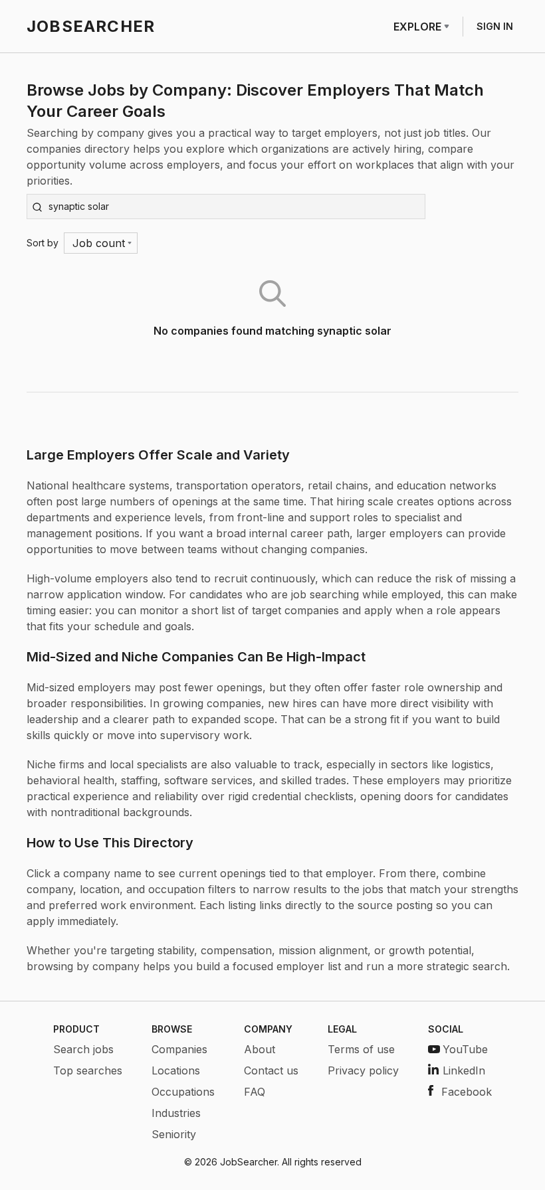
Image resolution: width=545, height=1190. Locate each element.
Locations (176, 1070)
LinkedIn (464, 1070)
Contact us (271, 1070)
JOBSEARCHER (91, 26)
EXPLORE (417, 26)
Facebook (466, 1091)
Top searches (87, 1070)
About (259, 1049)
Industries (176, 1113)
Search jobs (83, 1049)
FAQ (254, 1091)
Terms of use (361, 1049)
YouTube (465, 1049)
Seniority (174, 1134)
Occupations (183, 1091)
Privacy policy (363, 1070)
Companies (179, 1049)
